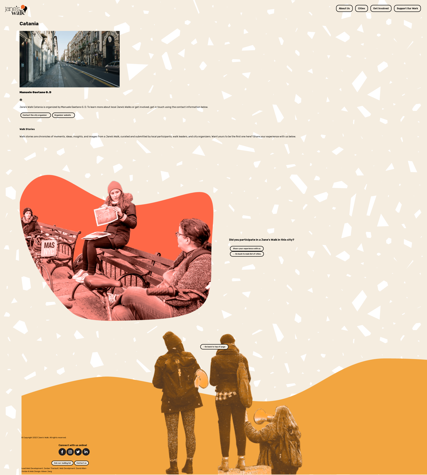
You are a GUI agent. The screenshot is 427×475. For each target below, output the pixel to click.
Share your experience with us (247, 249)
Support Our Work (407, 8)
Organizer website (62, 115)
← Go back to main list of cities (247, 254)
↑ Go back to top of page (214, 347)
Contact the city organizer (35, 115)
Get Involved (381, 8)
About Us (344, 8)
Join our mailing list (62, 463)
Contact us (82, 463)
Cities (361, 8)
